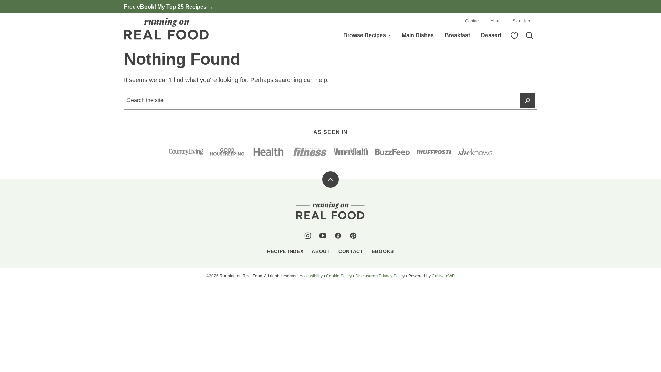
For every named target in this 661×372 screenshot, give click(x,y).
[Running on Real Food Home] (166, 29)
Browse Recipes (364, 35)
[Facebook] (338, 235)
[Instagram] (307, 235)
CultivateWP (443, 275)
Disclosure (365, 275)
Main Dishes (418, 35)
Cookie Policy (339, 275)
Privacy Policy (392, 275)
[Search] (529, 35)
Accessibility (311, 275)
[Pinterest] (353, 235)
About (496, 21)
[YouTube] (322, 235)
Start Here (522, 21)
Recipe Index (285, 251)
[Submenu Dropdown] (389, 35)
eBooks (383, 251)
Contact (472, 21)
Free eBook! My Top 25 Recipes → (168, 7)
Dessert (491, 35)
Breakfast (457, 35)
